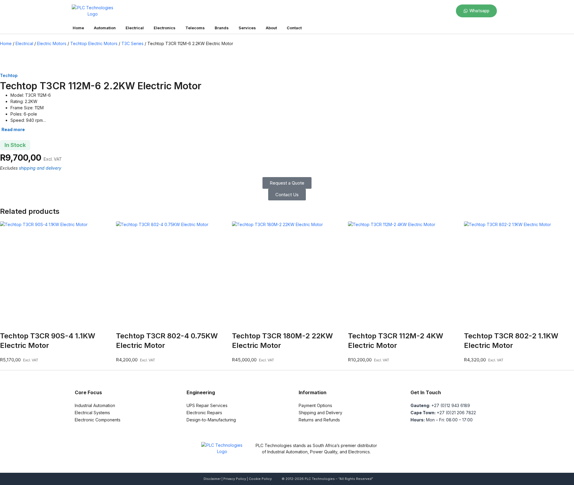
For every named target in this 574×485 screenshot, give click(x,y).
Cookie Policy (260, 479)
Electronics (164, 27)
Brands (222, 27)
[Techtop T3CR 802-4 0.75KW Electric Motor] (171, 276)
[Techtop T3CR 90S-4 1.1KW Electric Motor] (55, 276)
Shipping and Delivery (320, 412)
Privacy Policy (234, 479)
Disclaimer (212, 479)
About (271, 27)
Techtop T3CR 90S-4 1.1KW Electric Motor (47, 340)
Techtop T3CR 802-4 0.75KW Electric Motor (167, 340)
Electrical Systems (92, 412)
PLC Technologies (320, 479)
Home (78, 27)
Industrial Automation (95, 405)
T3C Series (132, 43)
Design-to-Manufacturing (211, 419)
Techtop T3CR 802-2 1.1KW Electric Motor (511, 340)
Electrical (135, 27)
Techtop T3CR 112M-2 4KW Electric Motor (395, 340)
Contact (294, 27)
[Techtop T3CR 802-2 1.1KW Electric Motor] (519, 276)
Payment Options (315, 405)
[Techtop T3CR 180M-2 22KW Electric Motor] (287, 276)
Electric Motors (51, 43)
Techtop (9, 75)
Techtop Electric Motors (93, 43)
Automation (105, 27)
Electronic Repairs (204, 412)
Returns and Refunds (319, 419)
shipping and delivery (40, 168)
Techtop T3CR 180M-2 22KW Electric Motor (282, 340)
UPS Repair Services (207, 405)
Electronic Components (97, 419)
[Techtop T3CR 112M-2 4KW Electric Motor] (403, 276)
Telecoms (195, 27)
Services (247, 27)
